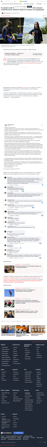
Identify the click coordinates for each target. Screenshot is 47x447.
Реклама (19, 437)
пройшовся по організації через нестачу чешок (14, 277)
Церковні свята (40, 392)
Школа (14, 357)
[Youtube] (37, 1)
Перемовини (4, 396)
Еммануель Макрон (29, 399)
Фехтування (39, 357)
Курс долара (27, 356)
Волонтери (4, 400)
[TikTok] (42, 1)
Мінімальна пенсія (6, 424)
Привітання (39, 386)
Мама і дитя (15, 372)
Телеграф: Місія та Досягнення (14, 439)
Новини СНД (28, 378)
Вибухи (3, 394)
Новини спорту (18, 264)
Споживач (39, 374)
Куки (25, 6)
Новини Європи (28, 372)
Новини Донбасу (5, 361)
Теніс (38, 351)
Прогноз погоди (16, 363)
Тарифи (26, 354)
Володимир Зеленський (27, 393)
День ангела (39, 400)
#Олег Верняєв (7, 321)
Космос (3, 374)
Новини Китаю (28, 380)
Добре (29, 6)
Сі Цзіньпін (27, 397)
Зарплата (15, 347)
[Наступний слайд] (46, 4)
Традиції (38, 396)
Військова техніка (5, 402)
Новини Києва (5, 347)
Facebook (25, 87)
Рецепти (15, 414)
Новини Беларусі (28, 382)
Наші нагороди (26, 437)
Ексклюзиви (39, 3)
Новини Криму (5, 363)
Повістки (15, 392)
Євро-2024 (39, 355)
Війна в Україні (5, 390)
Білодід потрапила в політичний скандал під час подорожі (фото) (28, 266)
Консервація (16, 418)
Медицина (15, 355)
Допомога (15, 361)
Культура (38, 380)
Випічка (15, 416)
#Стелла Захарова (26, 321)
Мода (38, 376)
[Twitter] (39, 1)
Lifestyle (38, 369)
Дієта (14, 376)
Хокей (38, 353)
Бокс (38, 349)
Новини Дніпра (5, 351)
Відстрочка (15, 396)
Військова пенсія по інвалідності (6, 422)
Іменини (38, 402)
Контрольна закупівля (29, 3)
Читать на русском (5, 15)
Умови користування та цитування (8, 437)
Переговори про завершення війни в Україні (12, 3)
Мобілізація (16, 390)
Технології (4, 372)
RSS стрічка (25, 439)
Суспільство (16, 344)
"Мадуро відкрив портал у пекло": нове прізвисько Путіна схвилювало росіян (26, 311)
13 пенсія (4, 416)
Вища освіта (16, 359)
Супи (14, 420)
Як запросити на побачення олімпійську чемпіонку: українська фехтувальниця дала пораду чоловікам (27, 302)
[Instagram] (40, 1)
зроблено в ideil (42, 442)
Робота (14, 349)
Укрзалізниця (28, 358)
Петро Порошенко (29, 406)
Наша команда (40, 437)
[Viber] (33, 1)
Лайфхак (38, 382)
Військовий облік (17, 400)
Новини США (28, 374)
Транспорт (27, 350)
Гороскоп (39, 372)
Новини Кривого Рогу (6, 359)
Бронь (14, 394)
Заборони (39, 398)
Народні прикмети (40, 394)
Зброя (3, 398)
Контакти (33, 437)
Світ (25, 369)
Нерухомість (27, 352)
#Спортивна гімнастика (16, 321)
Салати (15, 424)
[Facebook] (31, 1)
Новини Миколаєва (6, 365)
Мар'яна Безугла (28, 408)
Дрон (3, 378)
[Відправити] (14, 1)
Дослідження (16, 380)
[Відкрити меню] (2, 1)
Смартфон (4, 380)
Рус (45, 1)
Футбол (38, 347)
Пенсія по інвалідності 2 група (6, 419)
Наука (2, 369)
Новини (3, 344)
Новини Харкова (5, 349)
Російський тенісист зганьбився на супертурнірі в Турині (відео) (25, 290)
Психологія (15, 378)
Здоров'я (15, 369)
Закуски (15, 426)
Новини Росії (28, 376)
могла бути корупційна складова (30, 63)
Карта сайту (3, 439)
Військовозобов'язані (17, 398)
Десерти (15, 422)
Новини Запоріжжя (6, 357)
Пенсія (3, 414)
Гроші (26, 348)
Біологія (3, 376)
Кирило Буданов (28, 404)
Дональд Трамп (28, 395)
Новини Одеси (5, 353)
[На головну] (23, 1)
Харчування (16, 374)
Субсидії (15, 353)
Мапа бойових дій (5, 392)
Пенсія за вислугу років (5, 427)
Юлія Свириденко (29, 410)
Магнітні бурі (39, 384)
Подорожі (39, 378)
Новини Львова (5, 355)
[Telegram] (35, 1)
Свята (37, 390)
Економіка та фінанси (28, 345)
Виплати (15, 351)
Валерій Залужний (29, 401)
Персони (26, 390)
